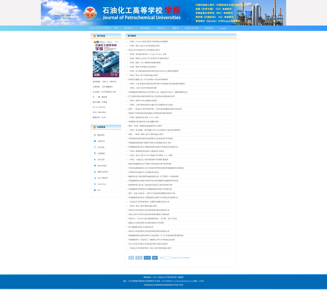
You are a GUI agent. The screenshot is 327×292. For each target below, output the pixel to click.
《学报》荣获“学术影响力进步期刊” (142, 67)
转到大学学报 (192, 28)
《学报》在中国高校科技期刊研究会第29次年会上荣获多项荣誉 (153, 71)
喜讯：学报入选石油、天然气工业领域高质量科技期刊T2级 (151, 193)
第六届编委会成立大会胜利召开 (140, 227)
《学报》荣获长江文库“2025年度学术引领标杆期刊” (148, 58)
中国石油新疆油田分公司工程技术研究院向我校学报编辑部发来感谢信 (156, 168)
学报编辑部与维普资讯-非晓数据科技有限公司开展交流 (150, 189)
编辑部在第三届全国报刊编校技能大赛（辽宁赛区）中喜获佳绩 (153, 176)
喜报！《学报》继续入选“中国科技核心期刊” (146, 134)
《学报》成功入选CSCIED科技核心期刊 (144, 46)
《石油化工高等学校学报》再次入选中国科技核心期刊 (149, 248)
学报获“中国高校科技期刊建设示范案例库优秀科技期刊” (150, 113)
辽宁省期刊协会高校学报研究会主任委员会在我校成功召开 (151, 96)
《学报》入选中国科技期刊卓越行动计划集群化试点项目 (150, 105)
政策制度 (144, 28)
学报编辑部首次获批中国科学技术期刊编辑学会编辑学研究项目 (153, 181)
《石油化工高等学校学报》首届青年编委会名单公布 (149, 202)
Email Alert (101, 184)
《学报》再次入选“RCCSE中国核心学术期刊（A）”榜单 (150, 155)
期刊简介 (128, 28)
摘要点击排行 (102, 172)
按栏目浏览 (102, 166)
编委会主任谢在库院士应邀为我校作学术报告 (146, 223)
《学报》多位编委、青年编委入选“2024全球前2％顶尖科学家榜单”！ (155, 130)
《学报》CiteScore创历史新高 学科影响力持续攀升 (148, 42)
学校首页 (208, 28)
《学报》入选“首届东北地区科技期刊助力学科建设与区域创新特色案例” (156, 84)
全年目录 (101, 160)
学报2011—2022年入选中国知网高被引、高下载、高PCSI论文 (152, 219)
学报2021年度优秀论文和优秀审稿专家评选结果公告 (149, 231)
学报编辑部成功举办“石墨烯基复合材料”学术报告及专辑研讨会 (153, 197)
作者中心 (160, 28)
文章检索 (101, 153)
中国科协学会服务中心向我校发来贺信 (143, 172)
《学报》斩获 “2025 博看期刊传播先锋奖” (144, 63)
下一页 (147, 258)
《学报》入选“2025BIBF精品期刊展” (142, 88)
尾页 (154, 258)
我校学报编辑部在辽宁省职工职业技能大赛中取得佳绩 (149, 164)
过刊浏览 (100, 147)
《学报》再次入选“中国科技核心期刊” (143, 75)
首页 (116, 28)
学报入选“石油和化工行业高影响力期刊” (144, 50)
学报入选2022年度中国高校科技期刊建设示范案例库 (149, 214)
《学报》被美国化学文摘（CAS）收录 (143, 117)
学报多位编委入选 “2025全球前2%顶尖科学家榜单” (148, 79)
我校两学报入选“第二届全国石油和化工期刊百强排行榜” (150, 185)
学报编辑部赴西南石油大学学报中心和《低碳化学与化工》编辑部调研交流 (157, 92)
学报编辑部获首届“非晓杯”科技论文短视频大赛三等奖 (149, 143)
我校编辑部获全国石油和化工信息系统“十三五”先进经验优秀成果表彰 (156, 235)
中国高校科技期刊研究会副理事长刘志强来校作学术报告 (150, 138)
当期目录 (101, 141)
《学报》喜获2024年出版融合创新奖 (142, 101)
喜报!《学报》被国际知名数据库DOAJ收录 (145, 126)
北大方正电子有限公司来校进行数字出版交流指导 (148, 244)
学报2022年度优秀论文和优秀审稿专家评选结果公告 (149, 210)
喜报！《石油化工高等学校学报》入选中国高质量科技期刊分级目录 (155, 109)
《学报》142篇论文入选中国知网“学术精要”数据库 (148, 160)
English (222, 28)
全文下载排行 (102, 178)
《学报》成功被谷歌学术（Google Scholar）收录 (147, 54)
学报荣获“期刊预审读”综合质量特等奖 (143, 122)
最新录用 (100, 135)
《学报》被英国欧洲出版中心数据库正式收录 (146, 151)
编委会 (175, 28)
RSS (99, 190)
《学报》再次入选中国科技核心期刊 (142, 206)
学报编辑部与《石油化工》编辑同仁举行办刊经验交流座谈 (151, 240)
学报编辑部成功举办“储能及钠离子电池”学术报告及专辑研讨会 (153, 147)
